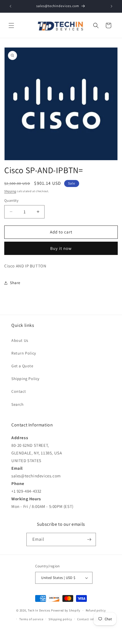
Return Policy (23, 353)
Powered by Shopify (65, 610)
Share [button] (15, 282)
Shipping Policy (25, 378)
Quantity (11, 200)
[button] (11, 25)
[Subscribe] (89, 539)
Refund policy (96, 610)
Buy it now (61, 248)
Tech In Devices (39, 610)
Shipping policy (60, 619)
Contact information (92, 619)
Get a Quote (22, 365)
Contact (18, 391)
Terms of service (31, 619)
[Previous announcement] (10, 6)
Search (17, 404)
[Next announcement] (111, 6)
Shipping (10, 191)
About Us (19, 340)
